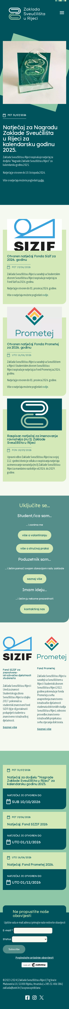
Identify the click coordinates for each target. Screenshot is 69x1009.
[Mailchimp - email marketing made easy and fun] (35, 966)
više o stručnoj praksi (34, 548)
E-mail (8, 930)
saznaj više (34, 579)
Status (7, 939)
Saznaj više (10, 727)
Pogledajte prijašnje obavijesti (35, 957)
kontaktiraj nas (34, 609)
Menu (62, 12)
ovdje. (45, 295)
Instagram (34, 997)
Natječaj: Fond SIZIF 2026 (27, 824)
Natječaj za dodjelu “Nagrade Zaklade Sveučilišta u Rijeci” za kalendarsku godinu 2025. (31, 780)
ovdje (41, 180)
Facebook (27, 997)
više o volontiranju (34, 535)
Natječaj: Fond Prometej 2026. (30, 864)
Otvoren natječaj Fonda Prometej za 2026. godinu (33, 345)
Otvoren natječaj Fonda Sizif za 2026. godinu (31, 258)
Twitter (41, 997)
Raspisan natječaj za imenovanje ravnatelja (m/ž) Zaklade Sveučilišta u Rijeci (32, 439)
